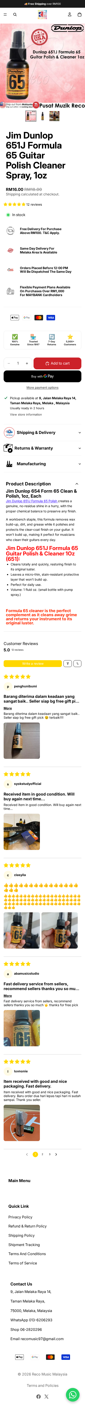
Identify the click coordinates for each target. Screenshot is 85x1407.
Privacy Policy (20, 1217)
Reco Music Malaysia (49, 1374)
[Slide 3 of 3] (54, 116)
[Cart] (80, 14)
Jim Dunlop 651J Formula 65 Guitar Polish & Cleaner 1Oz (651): (42, 553)
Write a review (33, 663)
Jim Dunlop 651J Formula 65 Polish (32, 501)
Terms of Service (22, 1263)
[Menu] (5, 14)
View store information (26, 414)
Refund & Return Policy (27, 1226)
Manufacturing (31, 463)
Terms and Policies (42, 1385)
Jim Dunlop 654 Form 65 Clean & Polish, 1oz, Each (41, 493)
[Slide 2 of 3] (43, 116)
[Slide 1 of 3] (31, 116)
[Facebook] (38, 1396)
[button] (15, 204)
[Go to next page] (57, 1154)
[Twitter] (46, 1396)
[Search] (15, 14)
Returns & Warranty (34, 448)
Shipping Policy (21, 1235)
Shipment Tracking (24, 1244)
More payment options (42, 387)
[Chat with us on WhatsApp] (73, 1395)
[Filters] (67, 663)
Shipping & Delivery (36, 432)
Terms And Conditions (27, 1253)
